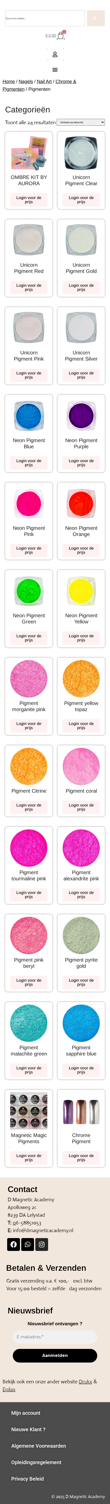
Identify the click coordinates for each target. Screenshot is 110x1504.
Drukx (85, 1381)
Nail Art (44, 81)
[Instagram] (41, 1244)
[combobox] (45, 18)
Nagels (26, 81)
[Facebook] (13, 1244)
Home (9, 81)
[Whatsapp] (27, 1244)
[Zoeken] (96, 18)
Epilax (9, 1389)
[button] (55, 69)
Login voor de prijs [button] (28, 199)
